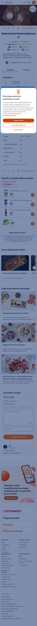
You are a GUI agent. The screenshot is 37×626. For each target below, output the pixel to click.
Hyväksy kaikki (18, 120)
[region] (18, 110)
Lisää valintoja (18, 129)
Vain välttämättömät (18, 125)
